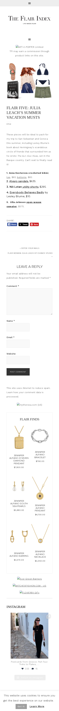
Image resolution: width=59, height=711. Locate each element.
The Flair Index (29, 19)
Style (9, 124)
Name (11, 321)
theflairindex (29, 616)
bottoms (22, 177)
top (8, 177)
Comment (13, 286)
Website (11, 354)
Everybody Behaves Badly (27, 192)
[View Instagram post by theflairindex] (49, 655)
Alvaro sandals (18, 181)
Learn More (37, 706)
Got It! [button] (21, 706)
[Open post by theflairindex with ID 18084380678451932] (29, 636)
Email (11, 337)
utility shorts (30, 186)
